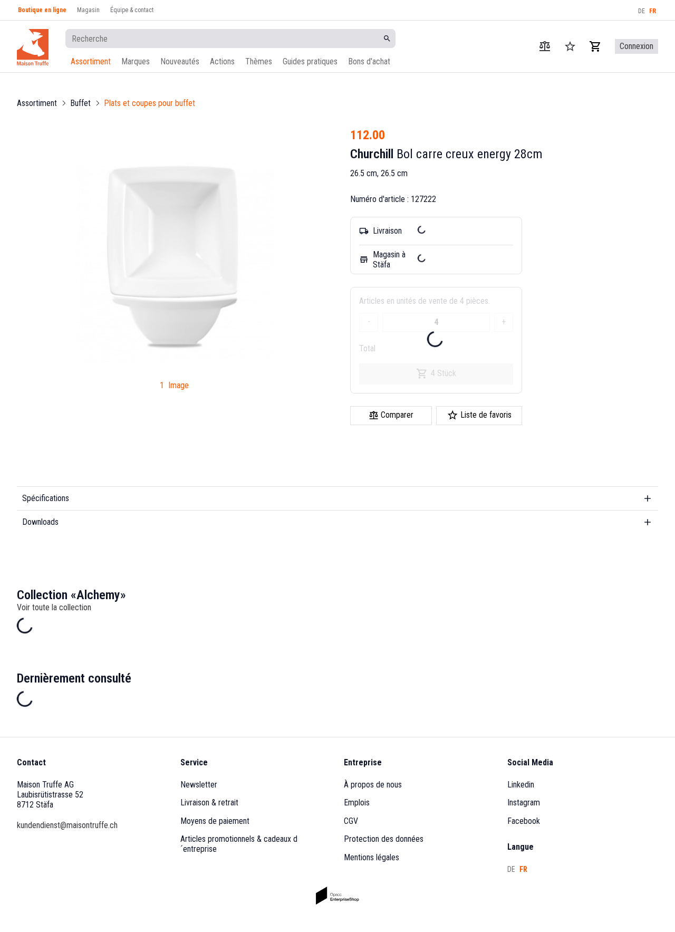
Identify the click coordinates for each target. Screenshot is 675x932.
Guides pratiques (310, 61)
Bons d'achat (369, 61)
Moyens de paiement (214, 821)
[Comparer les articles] (545, 46)
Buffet (80, 103)
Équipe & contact (131, 10)
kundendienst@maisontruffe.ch (67, 825)
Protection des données (383, 839)
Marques (135, 61)
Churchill (371, 154)
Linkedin (520, 785)
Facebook (523, 821)
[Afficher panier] (595, 46)
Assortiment (91, 61)
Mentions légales (371, 857)
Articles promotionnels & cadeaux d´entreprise (238, 844)
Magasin (88, 10)
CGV (351, 821)
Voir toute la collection (54, 607)
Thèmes (258, 61)
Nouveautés (179, 61)
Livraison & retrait (209, 803)
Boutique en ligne (42, 10)
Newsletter (198, 785)
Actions (222, 61)
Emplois (357, 803)
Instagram (523, 803)
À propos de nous (373, 785)
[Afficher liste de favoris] (570, 46)
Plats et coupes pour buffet (149, 103)
